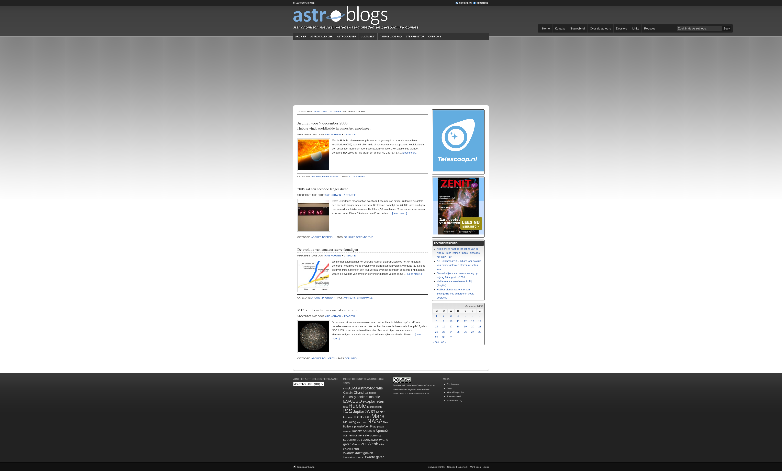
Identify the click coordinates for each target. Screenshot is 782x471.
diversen (327, 237)
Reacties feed (454, 396)
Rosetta (357, 431)
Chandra (360, 393)
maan (365, 416)
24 (451, 331)
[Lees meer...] (409, 152)
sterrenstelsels (353, 435)
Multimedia (367, 36)
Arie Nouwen (333, 134)
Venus (356, 444)
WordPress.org (454, 400)
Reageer (349, 316)
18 (458, 326)
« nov (436, 342)
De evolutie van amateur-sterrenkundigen (327, 249)
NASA (374, 421)
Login (449, 388)
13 (472, 321)
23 (443, 331)
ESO (357, 401)
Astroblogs (391, 19)
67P (345, 388)
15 (436, 326)
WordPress (475, 467)
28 (479, 331)
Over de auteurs (600, 28)
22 (436, 331)
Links (635, 28)
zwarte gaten (374, 457)
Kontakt (560, 28)
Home (546, 28)
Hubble (357, 406)
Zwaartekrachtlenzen (353, 457)
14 (479, 321)
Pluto (373, 426)
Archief (300, 36)
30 (443, 337)
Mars (377, 416)
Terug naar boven (305, 467)
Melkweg (349, 422)
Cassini (348, 392)
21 (479, 326)
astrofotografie (370, 388)
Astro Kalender (321, 36)
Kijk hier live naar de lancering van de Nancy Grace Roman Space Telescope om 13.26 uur (458, 252)
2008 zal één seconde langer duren (322, 188)
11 (458, 321)
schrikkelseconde (355, 237)
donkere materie (368, 397)
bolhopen (328, 358)
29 (436, 337)
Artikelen (465, 3)
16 (443, 326)
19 (465, 326)
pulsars (380, 426)
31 (451, 337)
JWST (370, 411)
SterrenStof (415, 36)
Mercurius (362, 422)
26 (465, 331)
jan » (443, 342)
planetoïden (361, 426)
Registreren (453, 384)
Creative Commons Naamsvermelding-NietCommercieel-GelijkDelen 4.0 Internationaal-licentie (414, 389)
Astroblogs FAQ (391, 36)
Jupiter (358, 412)
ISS (348, 411)
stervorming (373, 435)
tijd (370, 237)
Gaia (345, 407)
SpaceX (382, 431)
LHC (356, 417)
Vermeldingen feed (456, 392)
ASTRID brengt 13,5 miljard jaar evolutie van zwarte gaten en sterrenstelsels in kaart (459, 265)
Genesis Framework (457, 467)
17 (451, 326)
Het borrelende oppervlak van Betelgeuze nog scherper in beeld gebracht (455, 293)
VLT (363, 444)
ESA (347, 401)
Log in (486, 467)
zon (356, 448)
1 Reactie (350, 134)
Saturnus (369, 431)
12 (465, 321)
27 (472, 331)
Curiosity (349, 397)
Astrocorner (346, 36)
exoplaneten (330, 176)
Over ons (434, 36)
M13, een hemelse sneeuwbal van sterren (327, 309)
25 (458, 331)
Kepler (380, 411)
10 (451, 321)
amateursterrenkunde (358, 298)
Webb (373, 444)
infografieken (374, 406)
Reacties (482, 3)
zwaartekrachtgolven (358, 453)
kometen (348, 417)
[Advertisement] (391, 72)
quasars (347, 431)
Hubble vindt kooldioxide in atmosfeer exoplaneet (333, 128)
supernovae (351, 439)
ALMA (352, 388)
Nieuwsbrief (577, 28)
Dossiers (621, 28)
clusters (372, 392)
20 (472, 326)
